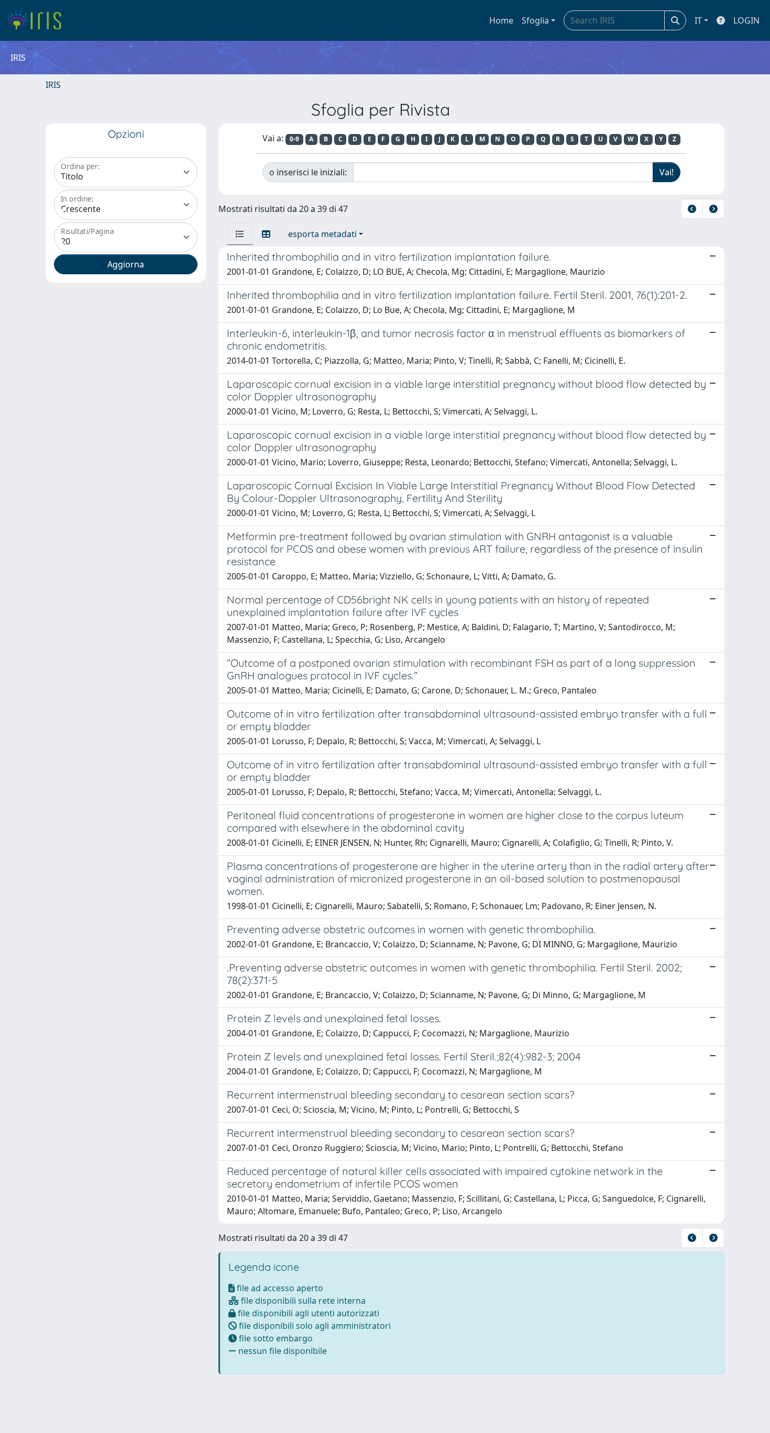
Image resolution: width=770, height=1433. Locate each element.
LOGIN (746, 20)
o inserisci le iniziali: (308, 172)
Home (501, 20)
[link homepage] (38, 20)
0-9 (294, 139)
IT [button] (698, 20)
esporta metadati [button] (322, 234)
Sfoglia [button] (535, 20)
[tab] (240, 234)
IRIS (53, 85)
